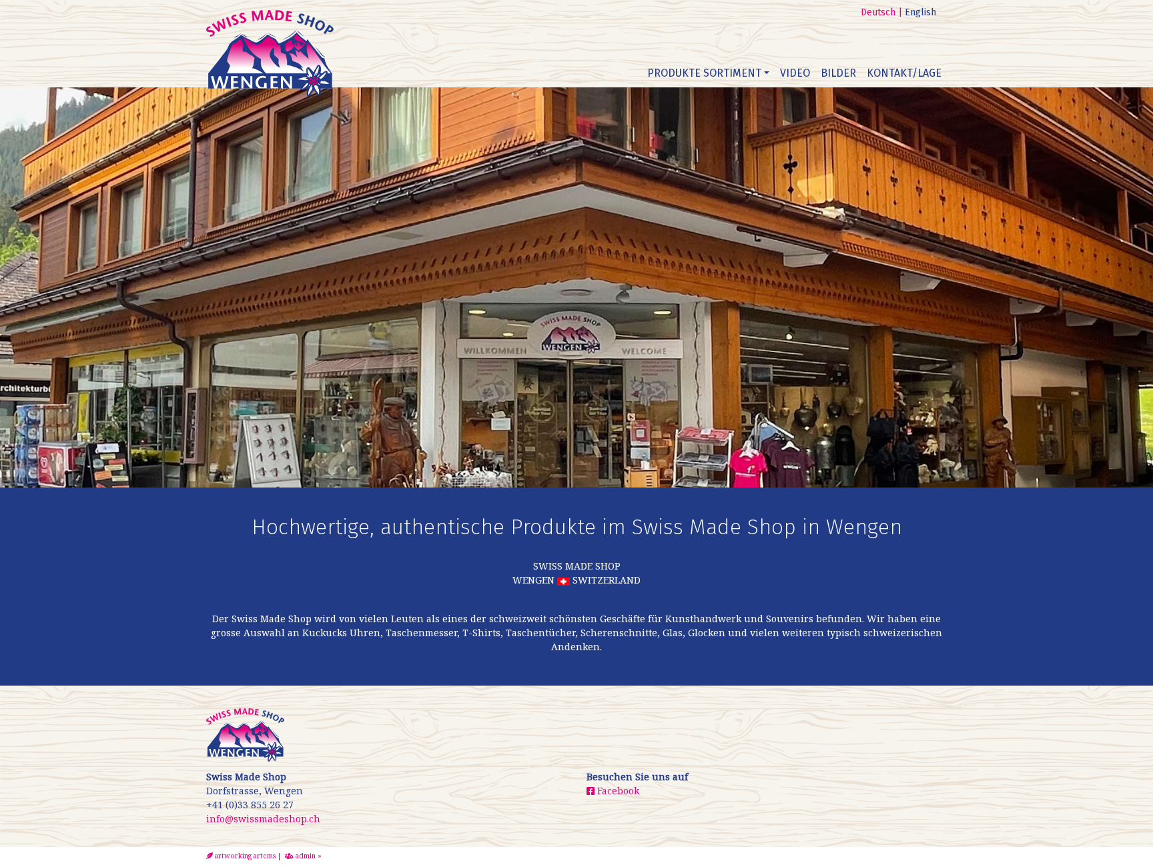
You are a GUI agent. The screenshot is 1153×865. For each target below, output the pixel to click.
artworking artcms (244, 855)
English (920, 12)
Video (795, 73)
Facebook (617, 790)
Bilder (838, 73)
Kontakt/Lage (904, 73)
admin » (308, 855)
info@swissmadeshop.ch (263, 818)
